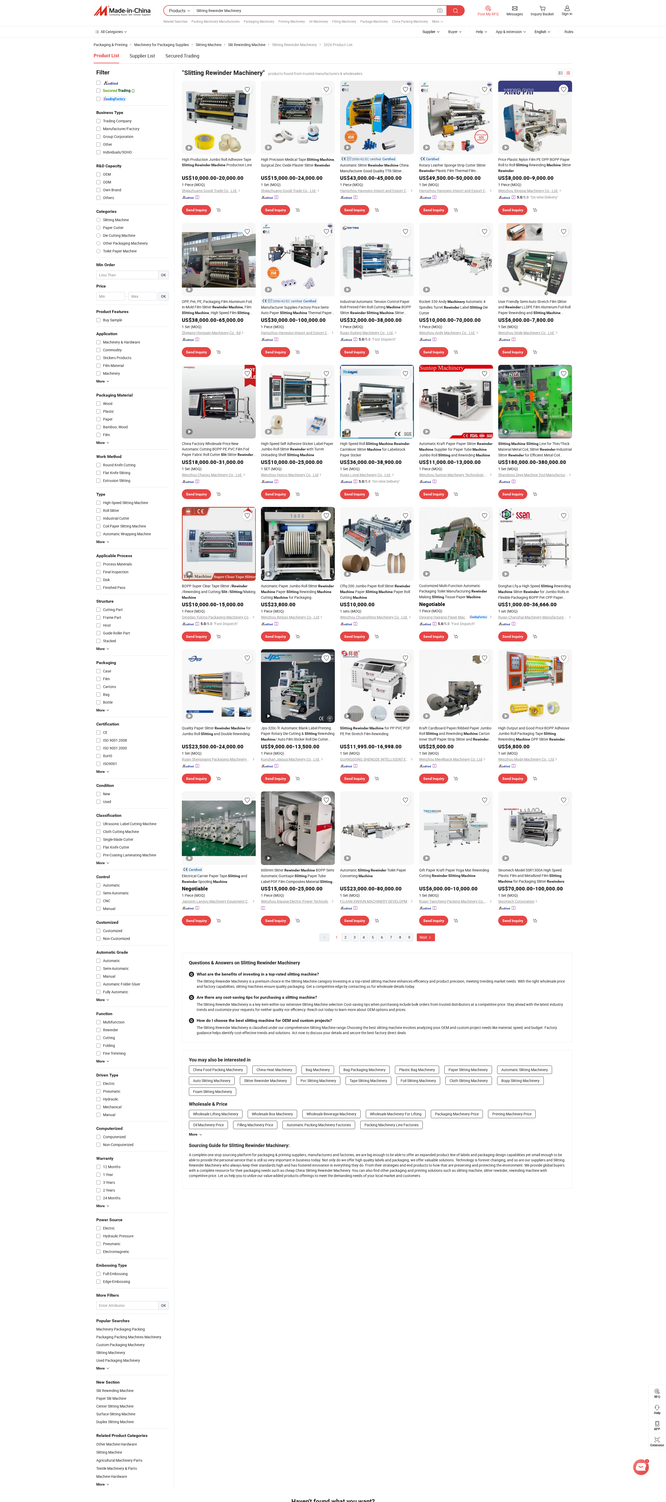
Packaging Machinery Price (457, 1113)
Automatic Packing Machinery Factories (319, 1124)
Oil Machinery (318, 21)
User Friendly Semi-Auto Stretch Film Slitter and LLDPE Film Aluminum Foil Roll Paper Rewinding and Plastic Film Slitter (534, 307)
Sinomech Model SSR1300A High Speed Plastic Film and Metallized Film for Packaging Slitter (531, 876)
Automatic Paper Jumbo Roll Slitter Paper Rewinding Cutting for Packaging (297, 591)
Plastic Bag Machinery (417, 1069)
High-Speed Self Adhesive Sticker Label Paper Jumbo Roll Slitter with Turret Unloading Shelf (297, 449)
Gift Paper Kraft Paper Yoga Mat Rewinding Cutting (454, 873)
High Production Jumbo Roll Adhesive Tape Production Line (217, 162)
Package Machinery (374, 21)
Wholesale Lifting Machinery (215, 1113)
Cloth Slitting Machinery (469, 1080)
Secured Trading (182, 56)
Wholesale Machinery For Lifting (395, 1113)
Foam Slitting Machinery (212, 1091)
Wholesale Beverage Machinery (331, 1113)
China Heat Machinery (274, 1069)
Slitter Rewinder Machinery (265, 1080)
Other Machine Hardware (116, 1444)
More (193, 1134)
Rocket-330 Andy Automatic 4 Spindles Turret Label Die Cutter (453, 307)
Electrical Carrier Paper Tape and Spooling (214, 878)
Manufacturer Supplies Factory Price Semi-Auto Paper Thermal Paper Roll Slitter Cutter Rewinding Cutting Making (298, 310)
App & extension (509, 31)
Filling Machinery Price (255, 1124)
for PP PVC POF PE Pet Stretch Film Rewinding (375, 730)
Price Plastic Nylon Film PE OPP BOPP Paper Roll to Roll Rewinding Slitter (534, 165)
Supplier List (142, 56)
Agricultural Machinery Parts (119, 1460)
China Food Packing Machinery (218, 1069)
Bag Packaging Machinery (364, 1069)
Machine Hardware (111, 1476)
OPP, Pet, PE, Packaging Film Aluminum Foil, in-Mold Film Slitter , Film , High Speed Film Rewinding (217, 307)
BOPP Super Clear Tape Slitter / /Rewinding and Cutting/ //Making (218, 591)
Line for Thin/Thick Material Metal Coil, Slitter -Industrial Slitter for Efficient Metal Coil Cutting (535, 449)
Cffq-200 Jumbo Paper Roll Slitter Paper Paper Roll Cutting (375, 591)
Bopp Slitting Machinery (520, 1080)
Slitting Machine (109, 1452)
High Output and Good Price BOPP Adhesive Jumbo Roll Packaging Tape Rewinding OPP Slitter (533, 733)
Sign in (567, 13)
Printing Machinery (291, 21)
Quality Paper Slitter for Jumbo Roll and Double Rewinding (216, 730)
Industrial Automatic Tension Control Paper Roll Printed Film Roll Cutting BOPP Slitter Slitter (375, 307)
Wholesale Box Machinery (272, 1113)
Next (424, 937)
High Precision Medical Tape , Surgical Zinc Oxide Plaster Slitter (298, 162)
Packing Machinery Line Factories (391, 1124)
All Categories (112, 31)
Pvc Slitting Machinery (318, 1080)
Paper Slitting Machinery (468, 1069)
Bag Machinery (318, 1069)
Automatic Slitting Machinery (524, 1069)
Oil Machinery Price (208, 1124)
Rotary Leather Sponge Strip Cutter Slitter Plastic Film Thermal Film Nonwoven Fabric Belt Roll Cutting (453, 168)
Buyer (453, 31)
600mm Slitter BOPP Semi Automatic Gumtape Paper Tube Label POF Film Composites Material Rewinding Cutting (297, 876)
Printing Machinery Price (511, 1113)
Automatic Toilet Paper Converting (373, 873)
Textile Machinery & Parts (116, 1468)
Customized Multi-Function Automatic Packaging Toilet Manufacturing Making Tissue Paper (453, 591)
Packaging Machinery (259, 21)
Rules (569, 31)
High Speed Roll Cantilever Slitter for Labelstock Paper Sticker (374, 449)
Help (479, 31)
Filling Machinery (344, 21)
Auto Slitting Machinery (211, 1080)
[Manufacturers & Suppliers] (122, 10)
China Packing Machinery (410, 21)
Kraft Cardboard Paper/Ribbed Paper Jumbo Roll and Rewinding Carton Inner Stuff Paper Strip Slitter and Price (455, 733)
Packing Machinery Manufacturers (215, 21)
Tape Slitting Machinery (368, 1080)
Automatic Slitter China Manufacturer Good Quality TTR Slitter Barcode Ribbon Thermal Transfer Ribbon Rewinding (374, 168)
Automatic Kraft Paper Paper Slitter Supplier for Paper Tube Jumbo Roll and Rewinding (455, 449)
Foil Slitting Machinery (418, 1080)
